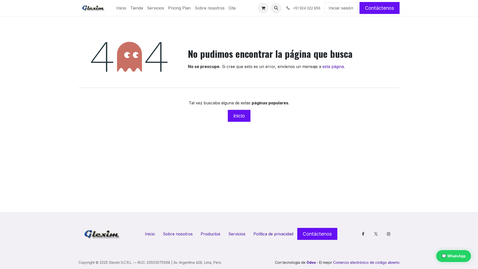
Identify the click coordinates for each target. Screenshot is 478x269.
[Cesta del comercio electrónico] (263, 7)
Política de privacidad (273, 233)
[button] (276, 7)
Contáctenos (379, 8)
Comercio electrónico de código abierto (366, 262)
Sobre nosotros (178, 233)
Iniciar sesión (341, 7)
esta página (333, 66)
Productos (210, 233)
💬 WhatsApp (454, 256)
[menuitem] (121, 8)
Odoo (311, 262)
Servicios (236, 233)
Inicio (239, 116)
